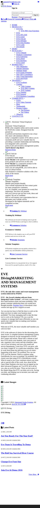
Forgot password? (25, 17)
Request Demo (10, 150)
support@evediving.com (11, 2)
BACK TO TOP (18, 404)
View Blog (33, 474)
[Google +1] (2, 423)
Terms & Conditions (14, 19)
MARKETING (17, 65)
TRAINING (16, 80)
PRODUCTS (17, 27)
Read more (9, 175)
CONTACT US (17, 116)
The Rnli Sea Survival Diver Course (17, 453)
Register (15, 17)
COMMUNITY (18, 98)
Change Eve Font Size (11, 461)
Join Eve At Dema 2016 (11, 470)
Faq (4, 19)
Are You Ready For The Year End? (17, 436)
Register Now (18, 305)
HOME (14, 25)
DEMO (14, 49)
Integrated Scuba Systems (24, 402)
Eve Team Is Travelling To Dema (16, 444)
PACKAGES (17, 51)
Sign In (36, 15)
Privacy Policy (29, 19)
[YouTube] (3, 423)
